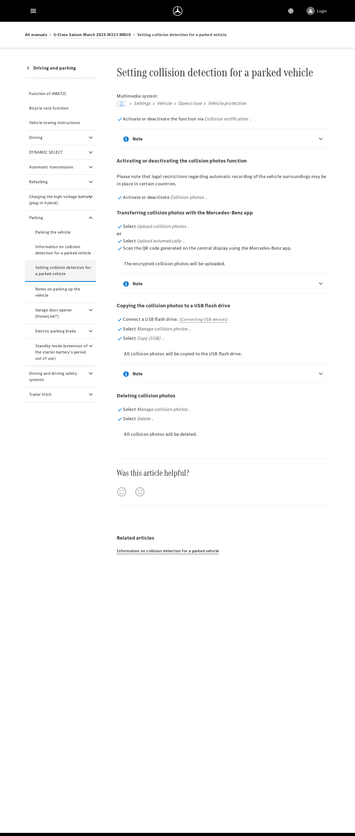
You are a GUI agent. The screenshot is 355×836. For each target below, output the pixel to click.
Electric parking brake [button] (55, 331)
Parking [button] (36, 217)
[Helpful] (122, 492)
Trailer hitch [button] (40, 394)
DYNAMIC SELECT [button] (46, 152)
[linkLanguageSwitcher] (291, 11)
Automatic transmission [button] (51, 167)
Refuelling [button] (38, 182)
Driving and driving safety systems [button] (53, 376)
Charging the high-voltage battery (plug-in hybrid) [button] (60, 200)
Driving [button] (35, 137)
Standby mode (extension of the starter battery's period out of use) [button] (61, 352)
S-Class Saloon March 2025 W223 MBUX (92, 34)
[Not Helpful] (140, 492)
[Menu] (33, 11)
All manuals (36, 34)
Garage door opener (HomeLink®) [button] (53, 313)
